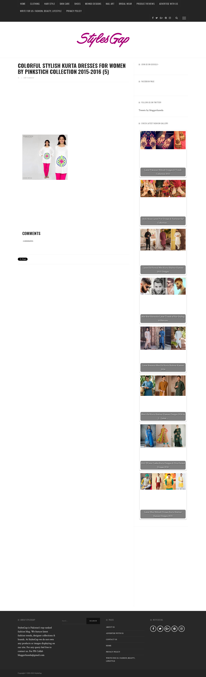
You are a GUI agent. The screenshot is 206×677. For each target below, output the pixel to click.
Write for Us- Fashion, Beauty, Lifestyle (41, 11)
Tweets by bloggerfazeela (151, 110)
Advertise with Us (168, 3)
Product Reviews (146, 3)
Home (22, 3)
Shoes (77, 3)
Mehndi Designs (93, 3)
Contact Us (111, 639)
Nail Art (110, 3)
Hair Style (49, 3)
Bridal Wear (125, 3)
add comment (28, 78)
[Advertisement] (73, 111)
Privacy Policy (74, 11)
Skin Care (65, 3)
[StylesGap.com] (103, 39)
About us (110, 627)
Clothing (35, 3)
